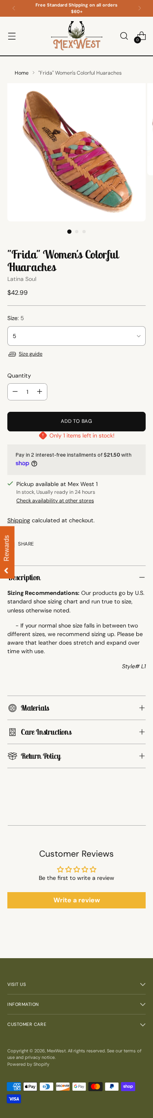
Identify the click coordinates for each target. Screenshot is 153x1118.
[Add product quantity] (39, 392)
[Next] (140, 8)
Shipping (18, 520)
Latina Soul (21, 279)
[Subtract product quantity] (15, 392)
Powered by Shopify (28, 1064)
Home (22, 73)
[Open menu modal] (11, 36)
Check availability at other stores (55, 500)
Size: (15, 318)
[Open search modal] (123, 36)
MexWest (56, 1051)
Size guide (30, 354)
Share (26, 544)
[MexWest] (76, 36)
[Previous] (14, 8)
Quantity (19, 375)
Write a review (76, 900)
